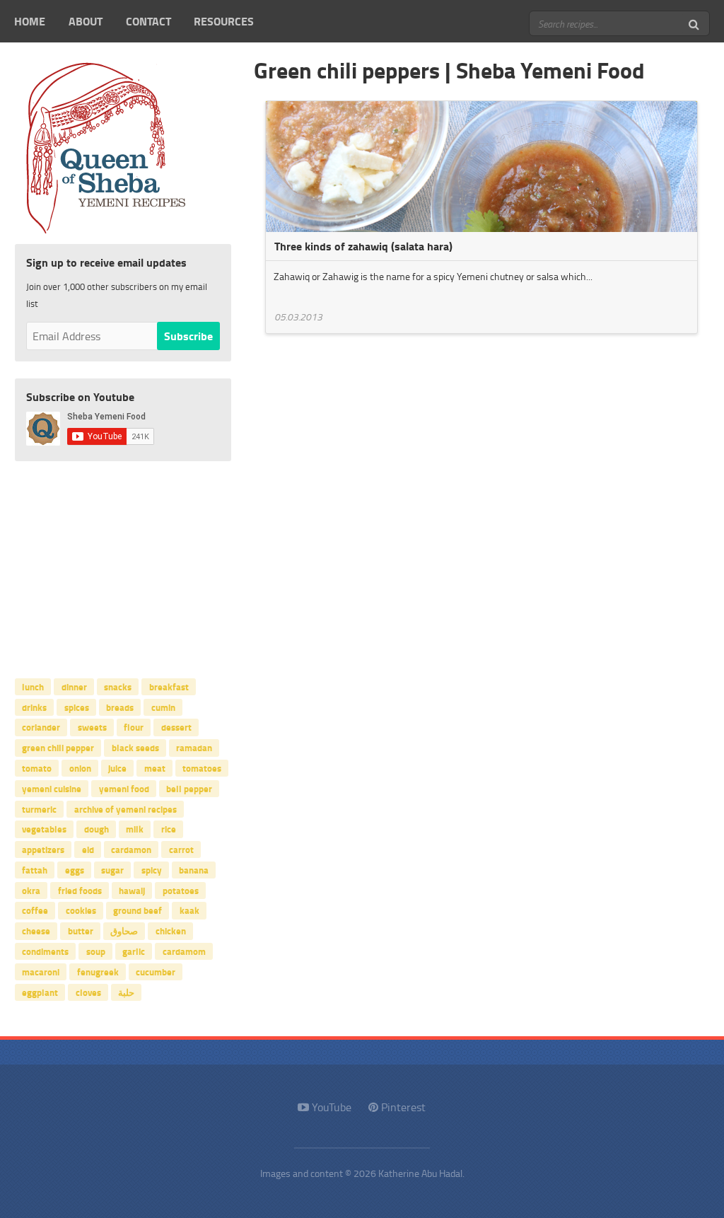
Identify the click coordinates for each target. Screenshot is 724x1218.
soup (95, 951)
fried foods (80, 889)
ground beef (137, 910)
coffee (35, 910)
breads (120, 706)
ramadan (194, 747)
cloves (88, 991)
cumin (163, 706)
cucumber (155, 971)
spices (76, 706)
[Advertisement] (123, 566)
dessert (176, 727)
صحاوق (124, 930)
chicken (171, 930)
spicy (151, 869)
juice (117, 768)
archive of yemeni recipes (125, 808)
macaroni (40, 971)
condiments (45, 951)
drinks (34, 706)
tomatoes (201, 768)
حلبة (126, 991)
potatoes (181, 889)
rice (168, 829)
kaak (189, 910)
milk (135, 829)
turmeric (39, 808)
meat (154, 768)
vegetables (44, 829)
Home (29, 21)
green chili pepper (58, 747)
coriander (41, 727)
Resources (224, 21)
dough (96, 829)
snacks (118, 686)
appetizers (43, 849)
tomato (37, 768)
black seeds (135, 747)
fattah (34, 869)
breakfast (169, 686)
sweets (92, 727)
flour (134, 727)
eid (88, 849)
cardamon (131, 849)
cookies (81, 910)
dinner (74, 686)
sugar (112, 869)
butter (80, 930)
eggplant (40, 991)
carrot (181, 849)
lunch (33, 686)
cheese (36, 930)
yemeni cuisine (51, 788)
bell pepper (189, 788)
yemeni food (124, 788)
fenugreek (98, 971)
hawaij (132, 889)
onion (80, 768)
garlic (133, 951)
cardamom (184, 951)
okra (31, 889)
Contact (148, 21)
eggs (74, 869)
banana (194, 869)
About (86, 21)
